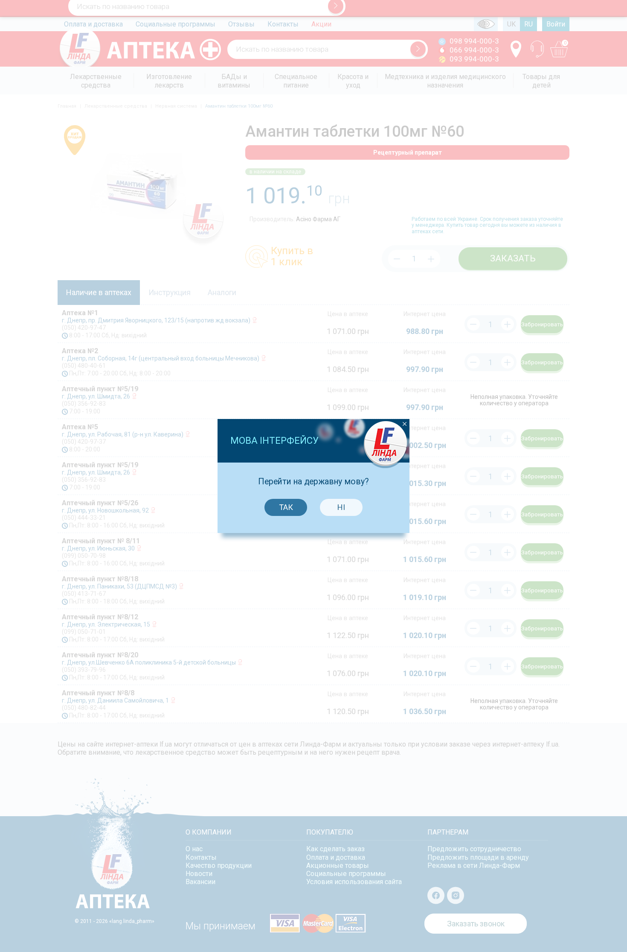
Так (286, 507)
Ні (341, 507)
